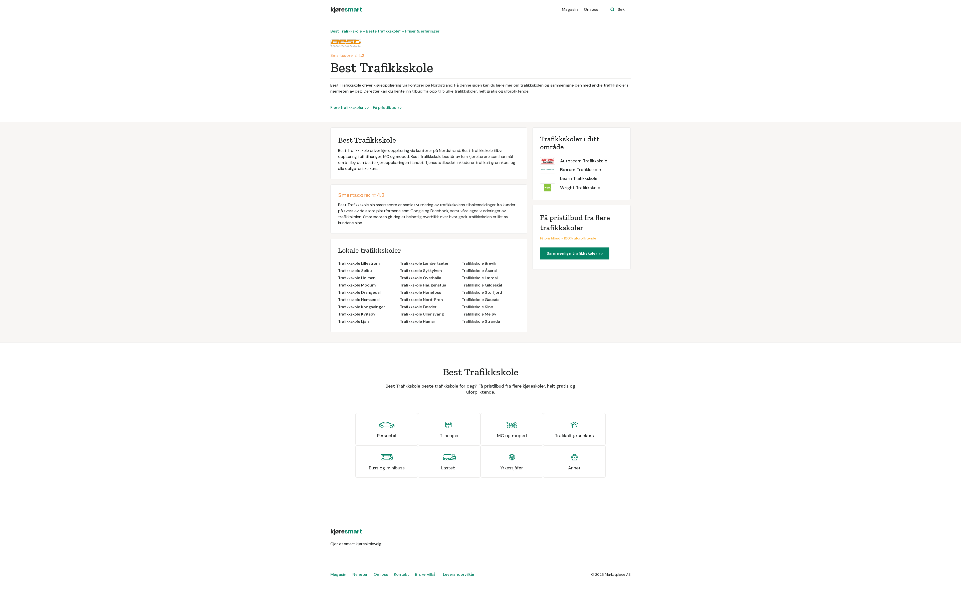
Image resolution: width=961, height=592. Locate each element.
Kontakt (401, 574)
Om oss (591, 9)
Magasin (570, 9)
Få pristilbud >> (387, 107)
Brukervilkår (426, 574)
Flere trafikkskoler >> (349, 107)
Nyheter (360, 574)
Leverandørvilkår (458, 574)
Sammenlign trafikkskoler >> (575, 253)
